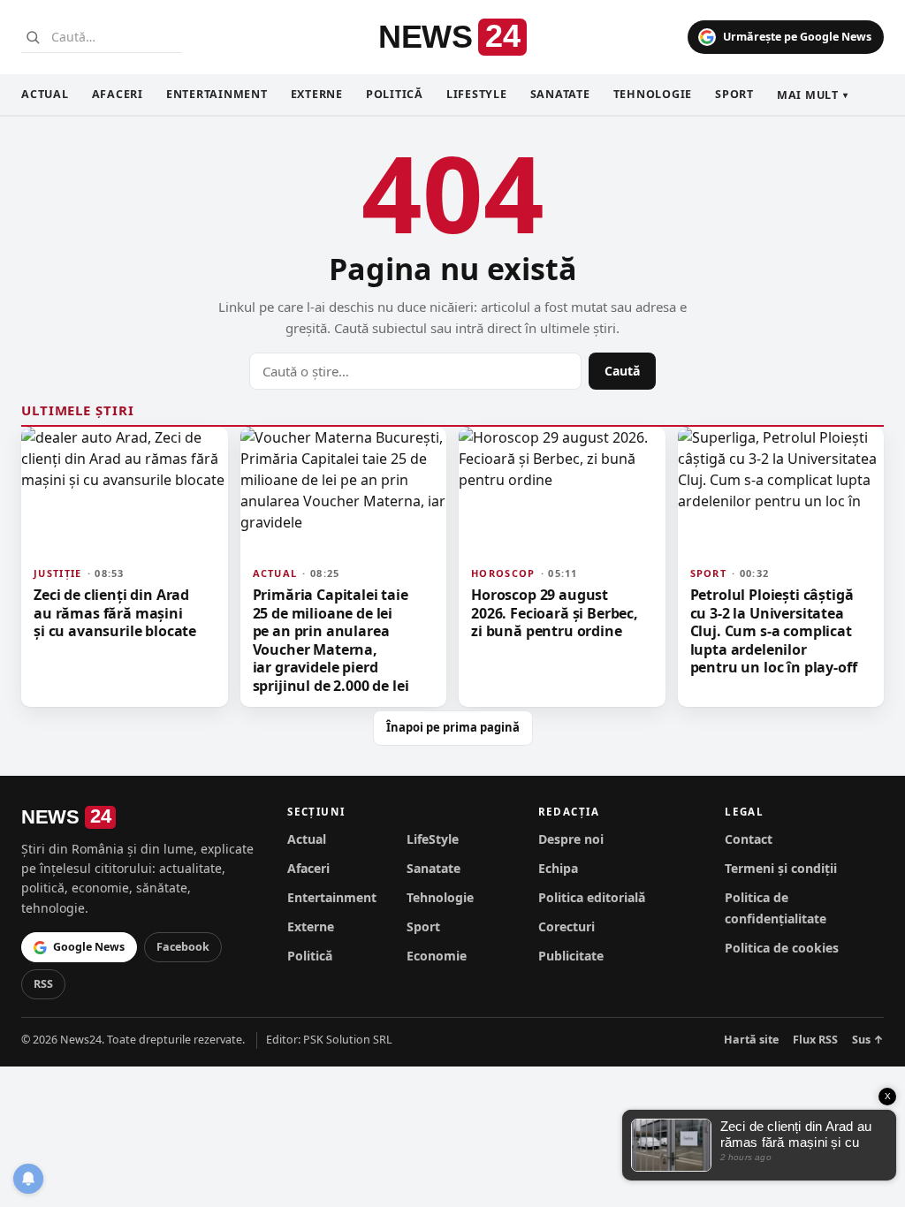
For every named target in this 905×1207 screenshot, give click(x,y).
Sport (734, 94)
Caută (622, 370)
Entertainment (217, 94)
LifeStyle (476, 94)
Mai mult (812, 94)
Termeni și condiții (781, 868)
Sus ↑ (868, 1039)
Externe (317, 94)
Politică (394, 94)
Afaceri (117, 94)
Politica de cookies (782, 947)
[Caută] (32, 37)
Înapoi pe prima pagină (453, 727)
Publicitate (571, 955)
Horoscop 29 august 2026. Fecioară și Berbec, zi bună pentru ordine (554, 613)
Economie (437, 955)
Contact (748, 839)
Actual (45, 94)
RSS (43, 983)
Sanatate (560, 94)
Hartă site (751, 1039)
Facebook (182, 946)
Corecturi (566, 926)
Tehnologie (653, 94)
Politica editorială (591, 897)
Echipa (558, 868)
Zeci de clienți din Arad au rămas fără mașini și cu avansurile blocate (115, 613)
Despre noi (571, 839)
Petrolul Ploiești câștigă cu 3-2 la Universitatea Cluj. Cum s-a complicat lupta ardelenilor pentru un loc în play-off (773, 631)
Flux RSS (815, 1039)
